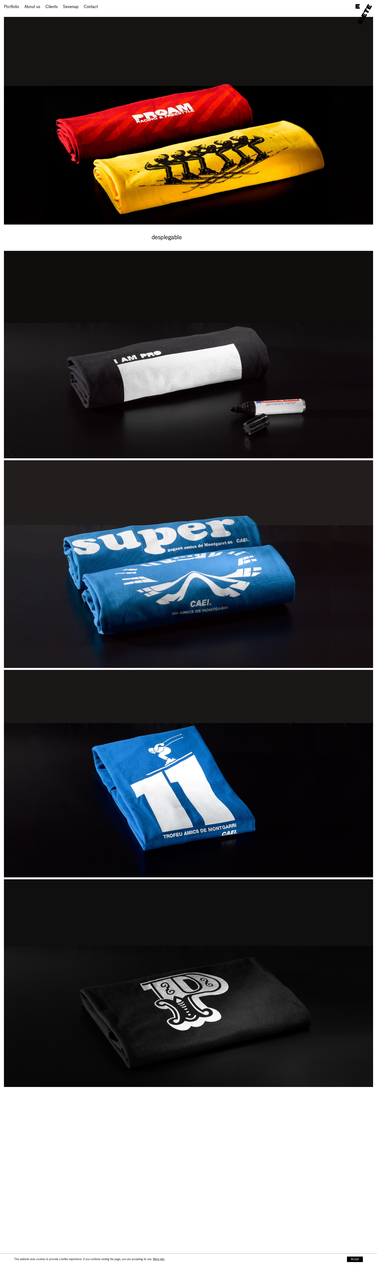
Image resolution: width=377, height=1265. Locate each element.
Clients (51, 7)
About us (32, 7)
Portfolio (11, 7)
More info (158, 1259)
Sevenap (70, 7)
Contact (91, 7)
